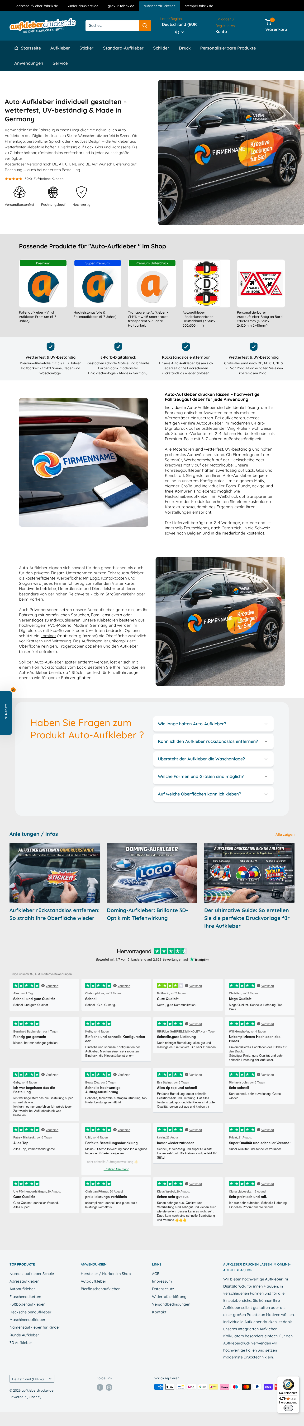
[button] (6, 713)
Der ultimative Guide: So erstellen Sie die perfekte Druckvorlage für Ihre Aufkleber (247, 918)
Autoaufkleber (22, 1288)
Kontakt (159, 1312)
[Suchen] (145, 25)
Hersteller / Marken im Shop (106, 1273)
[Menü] (296, 1379)
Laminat (48, 635)
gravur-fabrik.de (121, 6)
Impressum (162, 1281)
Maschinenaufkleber (27, 1319)
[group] (43, 294)
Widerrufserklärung (169, 1296)
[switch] (288, 1408)
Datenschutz (163, 1288)
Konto (221, 31)
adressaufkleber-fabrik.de (37, 6)
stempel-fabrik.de (199, 6)
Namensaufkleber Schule (32, 1273)
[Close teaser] (13, 689)
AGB (155, 1273)
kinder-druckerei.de (82, 6)
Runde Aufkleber (24, 1335)
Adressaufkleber (24, 1281)
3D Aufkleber (21, 1342)
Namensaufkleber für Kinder (35, 1327)
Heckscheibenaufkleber (187, 496)
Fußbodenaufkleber (27, 1304)
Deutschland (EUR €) (28, 1379)
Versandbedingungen (171, 1304)
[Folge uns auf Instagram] (109, 1387)
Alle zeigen (285, 834)
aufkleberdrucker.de (160, 6)
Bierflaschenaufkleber (100, 1288)
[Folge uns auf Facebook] (100, 1387)
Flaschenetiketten (25, 1296)
